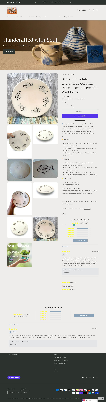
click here (87, 209)
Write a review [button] (80, 240)
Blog (55, 369)
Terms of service (51, 398)
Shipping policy (59, 398)
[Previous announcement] (35, 2)
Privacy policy (42, 398)
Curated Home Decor (59, 363)
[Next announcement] (70, 2)
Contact (56, 372)
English (88, 400)
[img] (66, 251)
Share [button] (64, 214)
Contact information (69, 398)
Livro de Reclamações (13, 354)
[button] (20, 17)
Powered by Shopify (25, 398)
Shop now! (9, 51)
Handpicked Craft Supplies (61, 360)
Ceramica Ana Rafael (16, 398)
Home (55, 354)
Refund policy (34, 398)
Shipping (71, 99)
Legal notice (77, 398)
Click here (69, 204)
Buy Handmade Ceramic (60, 357)
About (55, 366)
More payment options (80, 119)
